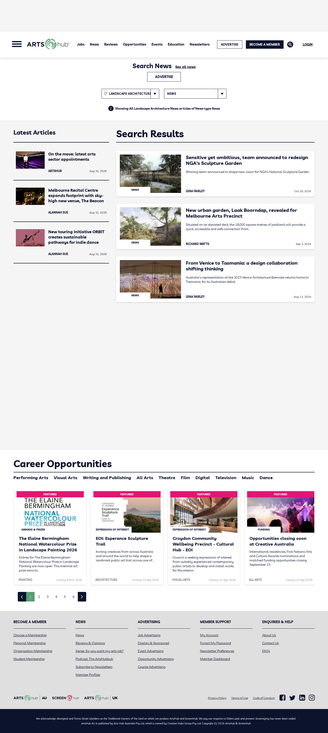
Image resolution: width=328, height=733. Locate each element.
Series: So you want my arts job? (100, 651)
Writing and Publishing (107, 477)
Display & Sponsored (153, 643)
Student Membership (29, 659)
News (94, 44)
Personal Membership (29, 643)
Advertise (164, 77)
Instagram (312, 698)
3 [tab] (48, 597)
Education (176, 44)
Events (157, 44)
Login (308, 44)
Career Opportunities (62, 464)
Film (185, 477)
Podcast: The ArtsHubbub (94, 659)
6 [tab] (73, 597)
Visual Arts (65, 477)
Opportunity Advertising (156, 659)
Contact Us (270, 643)
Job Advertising (149, 635)
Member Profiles (88, 675)
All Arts (145, 477)
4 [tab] (56, 597)
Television (225, 477)
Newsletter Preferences (217, 651)
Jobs (81, 44)
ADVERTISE (229, 44)
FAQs (266, 651)
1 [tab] (30, 597)
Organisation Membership (32, 651)
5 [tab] (65, 597)
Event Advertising (151, 651)
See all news (185, 67)
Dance (266, 477)
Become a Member (264, 44)
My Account (209, 635)
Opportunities (134, 44)
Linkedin (302, 698)
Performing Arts (30, 477)
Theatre (167, 477)
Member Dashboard (215, 659)
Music (248, 477)
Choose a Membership (30, 635)
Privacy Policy (217, 698)
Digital (202, 477)
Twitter (292, 697)
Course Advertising (151, 667)
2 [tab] (39, 597)
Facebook (282, 698)
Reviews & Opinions (90, 643)
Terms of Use (239, 698)
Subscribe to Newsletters (94, 667)
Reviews (111, 44)
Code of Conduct (264, 698)
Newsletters (200, 44)
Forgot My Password (215, 643)
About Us (269, 635)
